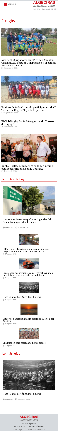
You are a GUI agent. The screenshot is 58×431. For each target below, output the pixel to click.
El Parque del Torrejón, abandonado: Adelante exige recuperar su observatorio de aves (26, 250)
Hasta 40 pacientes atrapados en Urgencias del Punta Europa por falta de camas (27, 220)
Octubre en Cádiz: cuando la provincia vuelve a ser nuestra (28, 320)
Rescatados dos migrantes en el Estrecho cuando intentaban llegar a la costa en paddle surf (28, 274)
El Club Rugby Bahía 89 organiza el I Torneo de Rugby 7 (27, 123)
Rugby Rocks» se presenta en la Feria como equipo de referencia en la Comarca (27, 167)
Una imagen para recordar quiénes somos (24, 343)
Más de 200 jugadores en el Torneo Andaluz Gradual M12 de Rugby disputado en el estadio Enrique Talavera (28, 62)
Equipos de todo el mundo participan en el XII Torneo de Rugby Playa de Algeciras (28, 109)
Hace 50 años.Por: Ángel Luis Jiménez (22, 297)
